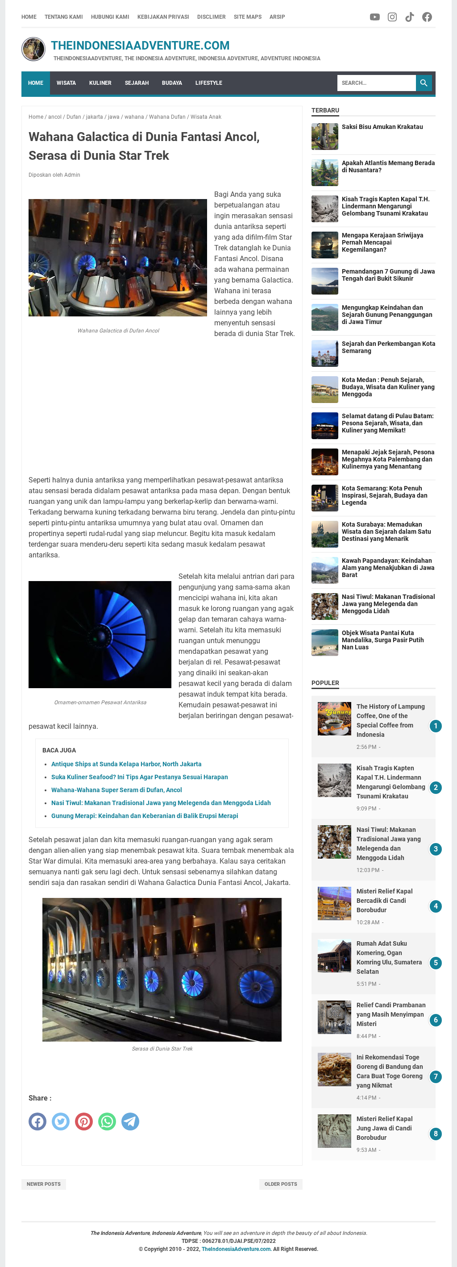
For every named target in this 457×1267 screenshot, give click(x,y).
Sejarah (137, 83)
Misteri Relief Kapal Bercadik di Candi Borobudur (385, 901)
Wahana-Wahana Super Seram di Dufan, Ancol (116, 789)
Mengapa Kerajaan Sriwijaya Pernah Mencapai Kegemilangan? (383, 242)
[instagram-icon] (393, 17)
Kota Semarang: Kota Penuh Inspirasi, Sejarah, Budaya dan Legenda (385, 495)
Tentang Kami (64, 17)
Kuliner (100, 83)
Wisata (66, 83)
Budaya (172, 83)
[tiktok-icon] (410, 17)
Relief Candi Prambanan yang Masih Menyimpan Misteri (391, 1014)
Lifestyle (208, 83)
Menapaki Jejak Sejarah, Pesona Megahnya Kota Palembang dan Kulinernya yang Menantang (388, 459)
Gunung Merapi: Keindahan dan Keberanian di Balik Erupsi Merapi (144, 815)
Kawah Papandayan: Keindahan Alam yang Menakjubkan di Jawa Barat (388, 567)
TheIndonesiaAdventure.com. (237, 1249)
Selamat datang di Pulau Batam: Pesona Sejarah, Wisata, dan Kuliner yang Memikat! (388, 423)
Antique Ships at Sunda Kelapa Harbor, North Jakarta (126, 764)
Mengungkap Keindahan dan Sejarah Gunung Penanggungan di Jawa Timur (387, 314)
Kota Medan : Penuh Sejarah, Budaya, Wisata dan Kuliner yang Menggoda (388, 387)
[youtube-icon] (375, 17)
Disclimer (211, 17)
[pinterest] (84, 1121)
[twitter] (61, 1121)
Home (29, 17)
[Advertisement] (162, 407)
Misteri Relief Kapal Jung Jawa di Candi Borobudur (385, 1128)
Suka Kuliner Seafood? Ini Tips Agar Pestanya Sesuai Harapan (139, 777)
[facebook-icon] (428, 17)
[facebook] (37, 1121)
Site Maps (248, 17)
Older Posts (281, 1184)
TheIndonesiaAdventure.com (125, 45)
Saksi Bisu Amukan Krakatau (382, 126)
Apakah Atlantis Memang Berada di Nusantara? (388, 166)
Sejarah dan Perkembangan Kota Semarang (389, 347)
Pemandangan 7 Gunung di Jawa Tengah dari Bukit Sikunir (388, 275)
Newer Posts (44, 1184)
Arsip (277, 17)
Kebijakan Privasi (163, 17)
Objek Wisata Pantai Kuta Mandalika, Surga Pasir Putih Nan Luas (383, 640)
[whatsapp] (107, 1121)
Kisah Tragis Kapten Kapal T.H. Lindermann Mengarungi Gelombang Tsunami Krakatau (386, 206)
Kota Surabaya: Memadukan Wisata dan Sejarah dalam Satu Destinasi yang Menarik (386, 531)
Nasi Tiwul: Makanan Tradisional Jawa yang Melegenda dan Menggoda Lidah (161, 802)
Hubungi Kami (110, 17)
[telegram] (130, 1121)
